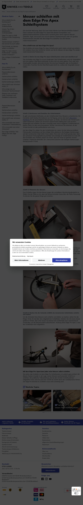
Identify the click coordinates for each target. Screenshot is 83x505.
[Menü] (80, 488)
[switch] (76, 493)
